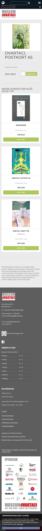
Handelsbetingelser (8, 426)
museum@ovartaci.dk (13, 322)
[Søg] (29, 3)
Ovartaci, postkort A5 (21, 178)
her (22, 333)
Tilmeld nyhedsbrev (8, 416)
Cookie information (8, 419)
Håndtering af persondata (10, 423)
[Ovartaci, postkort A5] (21, 161)
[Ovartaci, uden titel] (21, 214)
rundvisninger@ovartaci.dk (14, 316)
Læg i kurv (21, 139)
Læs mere (20, 524)
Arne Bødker (21, 125)
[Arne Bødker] (21, 108)
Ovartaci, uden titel (21, 231)
